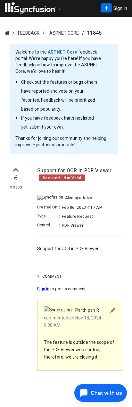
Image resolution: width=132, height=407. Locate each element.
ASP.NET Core (64, 33)
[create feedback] (106, 8)
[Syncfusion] (7, 32)
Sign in (43, 289)
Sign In (120, 8)
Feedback (28, 33)
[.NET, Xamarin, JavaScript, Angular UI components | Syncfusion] (30, 7)
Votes (16, 187)
